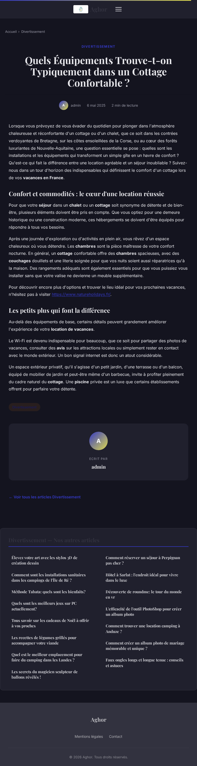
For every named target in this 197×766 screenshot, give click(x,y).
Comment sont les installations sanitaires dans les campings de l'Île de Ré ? (49, 577)
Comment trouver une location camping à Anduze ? (143, 628)
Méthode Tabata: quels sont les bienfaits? (48, 591)
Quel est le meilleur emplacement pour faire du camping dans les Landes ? (47, 657)
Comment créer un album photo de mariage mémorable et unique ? (145, 645)
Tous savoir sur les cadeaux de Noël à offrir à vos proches (50, 623)
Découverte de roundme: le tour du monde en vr (144, 594)
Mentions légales (89, 736)
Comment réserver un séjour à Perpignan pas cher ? (143, 560)
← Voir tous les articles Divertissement (45, 497)
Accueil (11, 31)
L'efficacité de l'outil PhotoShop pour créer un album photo (144, 611)
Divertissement (33, 31)
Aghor (98, 9)
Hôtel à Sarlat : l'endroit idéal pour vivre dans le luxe (142, 577)
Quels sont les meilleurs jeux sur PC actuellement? (44, 606)
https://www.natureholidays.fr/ (81, 294)
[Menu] (118, 9)
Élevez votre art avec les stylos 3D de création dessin (44, 560)
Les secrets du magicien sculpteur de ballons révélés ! (45, 674)
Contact (115, 736)
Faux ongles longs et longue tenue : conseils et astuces (144, 662)
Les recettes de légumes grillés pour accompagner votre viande (44, 640)
